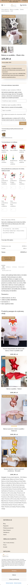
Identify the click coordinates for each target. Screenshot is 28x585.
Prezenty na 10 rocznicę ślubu (9, 493)
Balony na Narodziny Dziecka (8, 483)
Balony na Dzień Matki (19, 481)
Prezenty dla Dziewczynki (18, 487)
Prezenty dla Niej (17, 489)
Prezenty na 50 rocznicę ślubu (12, 499)
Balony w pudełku (14, 9)
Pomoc (5, 545)
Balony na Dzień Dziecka (7, 481)
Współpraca (6, 532)
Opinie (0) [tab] (8, 267)
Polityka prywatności (8, 528)
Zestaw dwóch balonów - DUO (12, 10)
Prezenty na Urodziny (10, 507)
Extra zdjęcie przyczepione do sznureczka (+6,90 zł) (14, 115)
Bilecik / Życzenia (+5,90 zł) (8, 220)
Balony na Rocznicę (21, 483)
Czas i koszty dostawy (8, 542)
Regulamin (5, 526)
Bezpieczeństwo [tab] (6, 270)
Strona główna (5, 9)
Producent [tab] (21, 267)
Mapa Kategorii (7, 530)
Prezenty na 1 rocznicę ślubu (16, 491)
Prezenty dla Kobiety (6, 489)
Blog (4, 523)
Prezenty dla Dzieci (6, 487)
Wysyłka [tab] (14, 267)
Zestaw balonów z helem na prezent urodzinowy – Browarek (14, 470)
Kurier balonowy (20, 485)
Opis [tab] (3, 267)
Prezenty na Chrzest (14, 501)
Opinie (4, 534)
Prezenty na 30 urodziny (7, 497)
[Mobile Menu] (2, 5)
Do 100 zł (13, 485)
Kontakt (5, 547)
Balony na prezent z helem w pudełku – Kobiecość (14, 430)
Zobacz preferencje (14, 579)
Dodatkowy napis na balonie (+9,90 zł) (11, 90)
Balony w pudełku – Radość (14, 389)
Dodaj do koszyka (8, 258)
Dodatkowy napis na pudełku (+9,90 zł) (11, 105)
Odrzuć (14, 575)
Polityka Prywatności (9, 583)
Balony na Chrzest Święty (16, 479)
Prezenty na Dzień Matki (15, 503)
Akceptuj (14, 570)
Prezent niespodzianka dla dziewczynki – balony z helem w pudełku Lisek (14, 350)
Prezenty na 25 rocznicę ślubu (16, 495)
